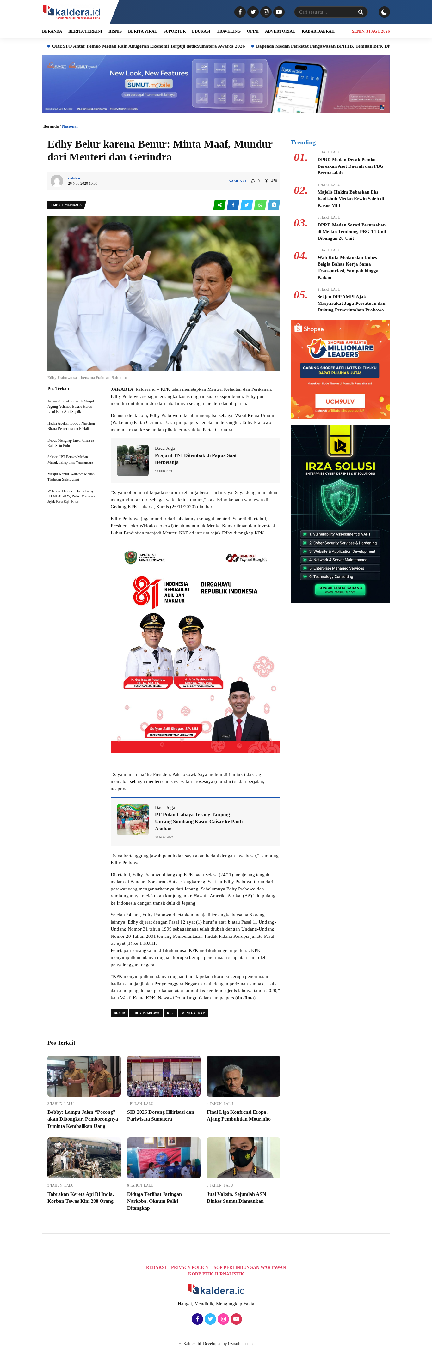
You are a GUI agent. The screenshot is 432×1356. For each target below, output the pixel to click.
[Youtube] (278, 12)
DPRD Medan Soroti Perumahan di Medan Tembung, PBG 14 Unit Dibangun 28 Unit (352, 231)
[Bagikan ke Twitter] (247, 205)
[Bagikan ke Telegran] (274, 205)
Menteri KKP (193, 1013)
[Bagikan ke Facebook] (233, 205)
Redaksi (156, 1267)
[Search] (360, 12)
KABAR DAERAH (318, 31)
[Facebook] (239, 12)
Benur (119, 1013)
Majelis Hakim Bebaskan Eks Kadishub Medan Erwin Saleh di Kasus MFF (351, 199)
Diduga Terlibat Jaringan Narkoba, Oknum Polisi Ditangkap (154, 1201)
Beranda (51, 126)
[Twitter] (252, 12)
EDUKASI (201, 31)
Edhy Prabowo (146, 1013)
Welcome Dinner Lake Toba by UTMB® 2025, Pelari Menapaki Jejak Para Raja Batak (71, 496)
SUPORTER (175, 31)
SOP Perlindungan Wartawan (250, 1267)
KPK (170, 1013)
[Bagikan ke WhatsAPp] (261, 205)
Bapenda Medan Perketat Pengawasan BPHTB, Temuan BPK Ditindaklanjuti (285, 46)
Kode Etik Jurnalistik (216, 1274)
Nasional (70, 126)
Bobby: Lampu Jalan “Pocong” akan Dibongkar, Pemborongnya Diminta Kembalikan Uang (82, 1119)
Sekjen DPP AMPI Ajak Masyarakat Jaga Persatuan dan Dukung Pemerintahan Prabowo (351, 303)
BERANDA (52, 31)
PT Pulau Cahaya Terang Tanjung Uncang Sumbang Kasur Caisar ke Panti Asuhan (199, 821)
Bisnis (115, 31)
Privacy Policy (190, 1267)
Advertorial (280, 31)
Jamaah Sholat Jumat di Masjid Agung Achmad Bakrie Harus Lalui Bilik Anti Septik (70, 406)
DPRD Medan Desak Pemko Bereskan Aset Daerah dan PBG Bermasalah (351, 166)
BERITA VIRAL (142, 31)
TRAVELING (229, 31)
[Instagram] (265, 12)
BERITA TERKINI (85, 31)
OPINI (253, 31)
